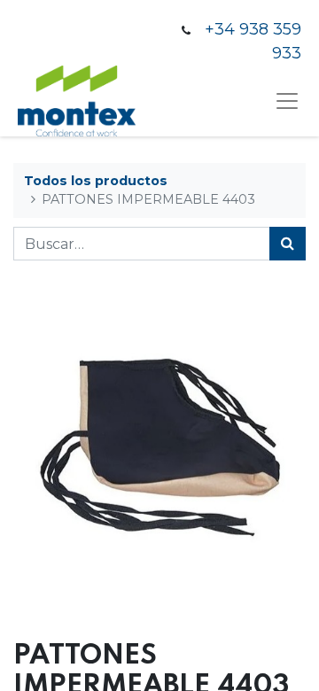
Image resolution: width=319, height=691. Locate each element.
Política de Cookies (178, 656)
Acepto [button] (274, 656)
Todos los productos (95, 181)
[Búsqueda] (287, 243)
